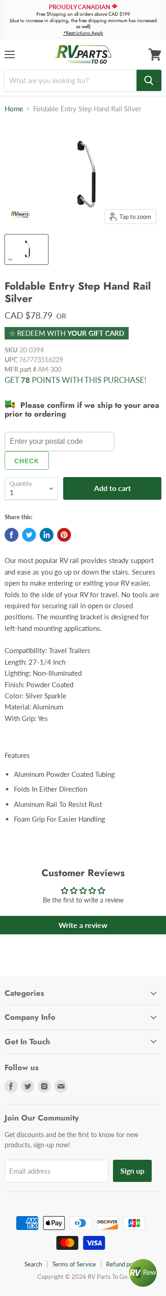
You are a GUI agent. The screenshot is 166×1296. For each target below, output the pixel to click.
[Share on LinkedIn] (46, 535)
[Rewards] (143, 1273)
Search (33, 1264)
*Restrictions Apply (83, 33)
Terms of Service (74, 1264)
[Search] (148, 80)
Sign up (132, 1170)
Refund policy (124, 1264)
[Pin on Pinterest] (64, 535)
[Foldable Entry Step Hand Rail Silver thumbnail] (26, 249)
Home (14, 109)
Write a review (83, 925)
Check (26, 461)
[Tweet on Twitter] (29, 535)
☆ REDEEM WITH (66, 333)
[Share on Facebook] (11, 535)
